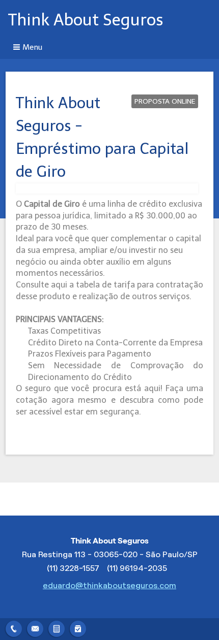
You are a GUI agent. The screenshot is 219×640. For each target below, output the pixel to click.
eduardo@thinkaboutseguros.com (109, 585)
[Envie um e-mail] (35, 627)
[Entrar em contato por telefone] (14, 629)
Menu (32, 47)
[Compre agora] (78, 627)
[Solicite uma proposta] (56, 627)
